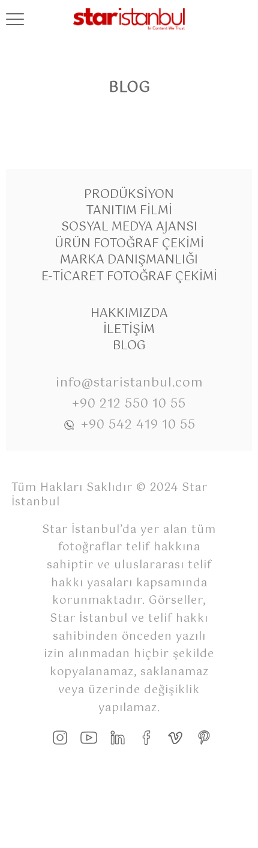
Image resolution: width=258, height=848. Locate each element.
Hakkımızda (129, 313)
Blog (129, 346)
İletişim (129, 330)
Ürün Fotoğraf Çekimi (129, 244)
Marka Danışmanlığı (129, 260)
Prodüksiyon (129, 195)
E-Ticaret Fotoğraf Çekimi (129, 277)
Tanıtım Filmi (129, 211)
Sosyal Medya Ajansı (129, 227)
